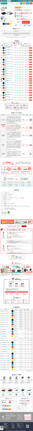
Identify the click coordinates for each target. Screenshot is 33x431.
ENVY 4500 (14, 246)
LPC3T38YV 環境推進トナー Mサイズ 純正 (5, 369)
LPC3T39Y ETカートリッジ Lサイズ (4, 317)
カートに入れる (26, 22)
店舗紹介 (18, 424)
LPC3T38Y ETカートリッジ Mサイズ (4, 326)
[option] (4, 380)
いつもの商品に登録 (18, 7)
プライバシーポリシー (20, 427)
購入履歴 (13, 424)
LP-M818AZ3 (19, 33)
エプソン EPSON (17, 9)
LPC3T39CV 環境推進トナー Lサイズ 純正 (5, 344)
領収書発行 (5, 424)
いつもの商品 (13, 425)
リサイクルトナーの (4, 182)
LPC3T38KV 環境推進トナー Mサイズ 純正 (5, 362)
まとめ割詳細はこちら (16, 109)
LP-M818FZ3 (23, 33)
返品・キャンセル (6, 425)
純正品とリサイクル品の (10, 185)
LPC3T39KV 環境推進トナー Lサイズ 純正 (5, 342)
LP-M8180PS (14, 33)
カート (31, 50)
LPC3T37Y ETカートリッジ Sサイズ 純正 (5, 360)
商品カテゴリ (4, 3)
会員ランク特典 (6, 426)
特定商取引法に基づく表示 (20, 425)
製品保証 (5, 427)
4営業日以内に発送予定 (10, 194)
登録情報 (13, 427)
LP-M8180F (9, 33)
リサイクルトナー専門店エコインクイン (17, 430)
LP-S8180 (27, 33)
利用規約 (18, 426)
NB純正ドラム (15, 340)
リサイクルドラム (16, 328)
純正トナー (15, 311)
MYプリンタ (13, 426)
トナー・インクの (22, 185)
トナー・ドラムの (29, 185)
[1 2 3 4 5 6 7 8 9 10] (20, 22)
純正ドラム (15, 351)
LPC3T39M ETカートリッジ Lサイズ (4, 315)
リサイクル (15, 337)
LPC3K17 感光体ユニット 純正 (4, 351)
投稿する (24, 226)
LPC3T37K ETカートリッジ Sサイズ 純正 (5, 353)
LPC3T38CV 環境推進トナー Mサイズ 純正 (5, 364)
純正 (14, 338)
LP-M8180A (5, 33)
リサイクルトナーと (22, 182)
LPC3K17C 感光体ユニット (4, 331)
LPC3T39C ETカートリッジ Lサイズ (4, 313)
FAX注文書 (30, 25)
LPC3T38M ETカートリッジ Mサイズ (5, 324)
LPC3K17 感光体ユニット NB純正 (4, 340)
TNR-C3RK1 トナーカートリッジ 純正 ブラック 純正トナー (18, 232)
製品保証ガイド (12, 209)
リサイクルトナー (16, 310)
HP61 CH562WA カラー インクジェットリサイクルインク (18, 245)
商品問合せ (26, 25)
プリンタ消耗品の (29, 182)
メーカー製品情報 (21, 197)
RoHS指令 (10, 214)
